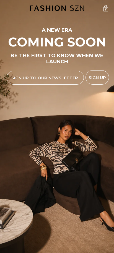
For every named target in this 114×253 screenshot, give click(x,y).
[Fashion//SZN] (57, 8)
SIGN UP (97, 77)
